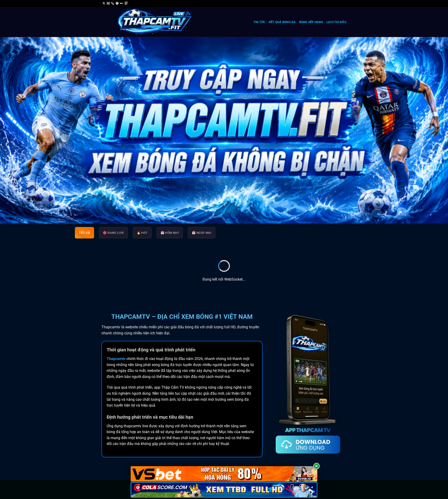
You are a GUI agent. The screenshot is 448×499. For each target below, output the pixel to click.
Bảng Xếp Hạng (311, 22)
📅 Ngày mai (201, 232)
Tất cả (84, 232)
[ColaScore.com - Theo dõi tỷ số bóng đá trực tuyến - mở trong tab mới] (224, 490)
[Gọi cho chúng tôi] (112, 3)
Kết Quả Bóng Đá (282, 22)
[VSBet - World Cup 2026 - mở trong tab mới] (224, 474)
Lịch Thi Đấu (336, 22)
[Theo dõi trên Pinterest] (117, 3)
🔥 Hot (142, 232)
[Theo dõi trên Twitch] (126, 3)
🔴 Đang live (113, 232)
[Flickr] (121, 3)
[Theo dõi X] (103, 3)
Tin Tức (259, 22)
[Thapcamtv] (154, 22)
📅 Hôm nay (170, 232)
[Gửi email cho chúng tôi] (108, 3)
